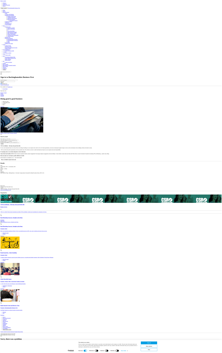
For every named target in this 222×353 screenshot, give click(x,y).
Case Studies (7, 42)
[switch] (96, 351)
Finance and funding (11, 28)
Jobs (3, 61)
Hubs (4, 56)
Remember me (4, 83)
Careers (4, 322)
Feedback (4, 324)
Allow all (149, 342)
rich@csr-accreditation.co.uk (5, 189)
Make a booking (8, 59)
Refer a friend (5, 66)
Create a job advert (8, 62)
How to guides (5, 64)
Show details (123, 350)
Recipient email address (4, 142)
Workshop (2, 106)
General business (10, 36)
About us (4, 2)
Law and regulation (11, 31)
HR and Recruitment (11, 19)
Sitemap (4, 325)
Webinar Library (8, 48)
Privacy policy (5, 326)
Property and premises (11, 34)
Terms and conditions (7, 327)
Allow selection (149, 346)
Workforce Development (9, 15)
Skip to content (3, 0)
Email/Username (3, 80)
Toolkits (4, 63)
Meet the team (5, 321)
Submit (2, 143)
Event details (5, 88)
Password (2, 81)
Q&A (6, 13)
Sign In (4, 6)
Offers (4, 53)
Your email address (3, 140)
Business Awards (8, 46)
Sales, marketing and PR (11, 33)
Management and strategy (12, 32)
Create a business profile (9, 50)
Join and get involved (7, 318)
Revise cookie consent (7, 329)
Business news (7, 26)
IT (7, 29)
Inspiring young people (11, 16)
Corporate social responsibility (12, 35)
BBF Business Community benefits (9, 65)
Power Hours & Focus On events (11, 47)
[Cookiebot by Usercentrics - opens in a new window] (71, 351)
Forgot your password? (4, 84)
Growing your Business (9, 14)
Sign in (2, 82)
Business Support (6, 12)
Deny (149, 349)
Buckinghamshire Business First (14, 8)
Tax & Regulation (8, 23)
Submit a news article (9, 43)
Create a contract (8, 52)
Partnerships (5, 323)
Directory (6, 49)
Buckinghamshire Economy (12, 39)
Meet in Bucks (7, 60)
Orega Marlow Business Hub (10, 58)
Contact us (5, 3)
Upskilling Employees (11, 17)
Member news (7, 37)
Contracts (4, 51)
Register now (10, 86)
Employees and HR (11, 27)
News (4, 25)
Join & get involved (6, 5)
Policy (8, 41)
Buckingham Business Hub (10, 57)
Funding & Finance (8, 21)
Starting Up (7, 22)
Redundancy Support (13, 20)
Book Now (2, 221)
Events (4, 44)
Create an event (8, 45)
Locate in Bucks (8, 24)
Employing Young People (12, 18)
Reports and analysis (9, 38)
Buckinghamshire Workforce (12, 40)
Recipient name (3, 141)
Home (4, 10)
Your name (2, 138)
